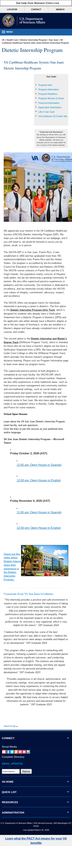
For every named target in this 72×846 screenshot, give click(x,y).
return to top (10, 726)
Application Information (49, 107)
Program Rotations (47, 94)
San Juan (53, 40)
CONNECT (8, 738)
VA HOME (7, 781)
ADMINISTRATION (13, 812)
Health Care (12, 40)
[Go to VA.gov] (23, 21)
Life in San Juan (46, 112)
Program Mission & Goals (51, 98)
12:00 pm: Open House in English (39, 480)
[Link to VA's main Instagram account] (28, 752)
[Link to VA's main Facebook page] (8, 752)
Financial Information (48, 103)
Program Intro (45, 85)
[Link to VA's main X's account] (12, 752)
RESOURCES (10, 802)
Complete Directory (13, 756)
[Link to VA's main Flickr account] (20, 752)
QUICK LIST (9, 792)
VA (3, 40)
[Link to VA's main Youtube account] (24, 752)
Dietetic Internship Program (33, 40)
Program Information (48, 89)
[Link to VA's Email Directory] (4, 752)
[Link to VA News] (16, 752)
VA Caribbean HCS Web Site (52, 116)
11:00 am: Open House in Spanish (39, 464)
